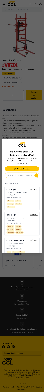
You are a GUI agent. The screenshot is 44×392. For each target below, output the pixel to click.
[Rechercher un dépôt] (36, 175)
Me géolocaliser (23, 169)
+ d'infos (33, 189)
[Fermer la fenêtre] (38, 142)
